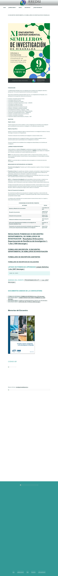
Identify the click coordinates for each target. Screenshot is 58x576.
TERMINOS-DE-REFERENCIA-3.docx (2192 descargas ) (33, 296)
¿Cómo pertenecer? (41, 572)
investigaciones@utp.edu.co (22, 387)
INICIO (4, 7)
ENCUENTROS (27, 7)
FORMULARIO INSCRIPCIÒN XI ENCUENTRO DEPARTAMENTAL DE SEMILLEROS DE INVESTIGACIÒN (28, 250)
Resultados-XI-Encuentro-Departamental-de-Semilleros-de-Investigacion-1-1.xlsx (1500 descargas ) (28, 241)
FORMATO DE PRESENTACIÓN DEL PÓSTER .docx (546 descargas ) (33, 300)
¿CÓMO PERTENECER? (37, 7)
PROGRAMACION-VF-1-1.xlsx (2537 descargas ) (28, 281)
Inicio (13, 572)
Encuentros (33, 572)
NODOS (20, 7)
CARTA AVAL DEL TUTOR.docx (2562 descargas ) (29, 301)
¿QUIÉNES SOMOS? (12, 7)
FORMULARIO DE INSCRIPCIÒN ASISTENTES (24, 257)
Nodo (28, 572)
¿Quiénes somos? (20, 572)
